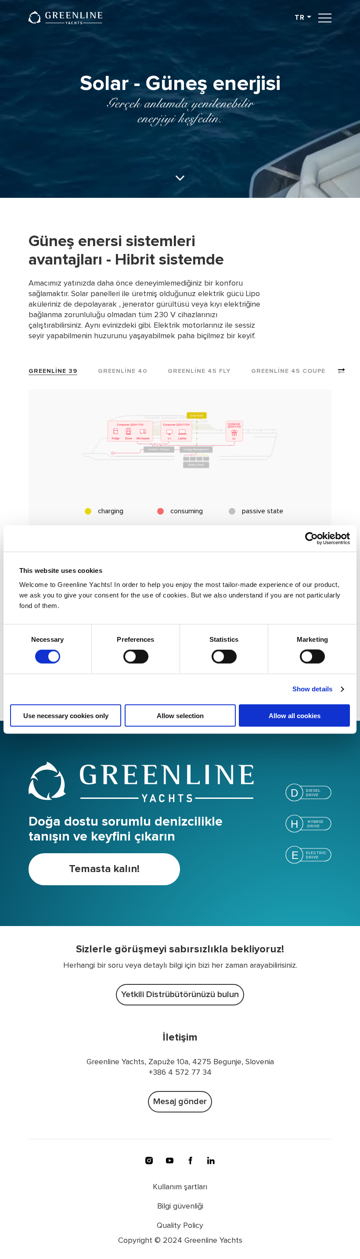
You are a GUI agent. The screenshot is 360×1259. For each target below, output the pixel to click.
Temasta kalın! (104, 869)
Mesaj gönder (180, 1101)
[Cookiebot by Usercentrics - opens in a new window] (311, 538)
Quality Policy (180, 1226)
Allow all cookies (294, 715)
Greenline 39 (53, 371)
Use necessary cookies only (65, 715)
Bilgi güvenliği (180, 1206)
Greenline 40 (122, 371)
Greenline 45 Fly (199, 371)
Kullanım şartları (180, 1187)
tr (300, 17)
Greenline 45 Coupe (288, 371)
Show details (312, 689)
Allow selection (180, 715)
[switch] (135, 657)
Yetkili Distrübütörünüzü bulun (180, 994)
